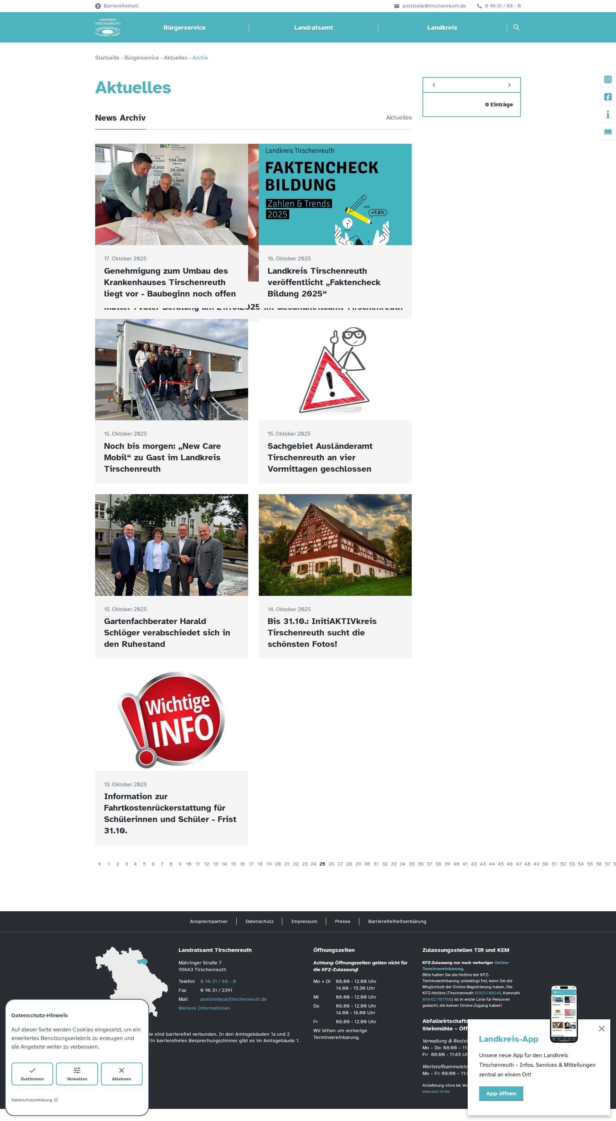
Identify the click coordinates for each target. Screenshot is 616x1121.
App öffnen (501, 1093)
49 (536, 864)
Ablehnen (121, 1078)
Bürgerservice (185, 27)
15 (233, 864)
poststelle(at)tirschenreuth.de (233, 999)
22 (296, 864)
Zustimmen (32, 1078)
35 (412, 864)
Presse (342, 921)
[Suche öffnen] (516, 27)
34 (403, 864)
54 (581, 864)
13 (215, 864)
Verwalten (77, 1078)
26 (331, 864)
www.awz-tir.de (436, 1091)
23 (305, 864)
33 (394, 864)
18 (260, 864)
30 (367, 864)
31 (376, 864)
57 (607, 864)
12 (206, 864)
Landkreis (442, 27)
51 (554, 864)
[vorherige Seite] (99, 863)
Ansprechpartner (209, 921)
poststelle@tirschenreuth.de (434, 6)
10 (188, 864)
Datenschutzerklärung (31, 1099)
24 (313, 864)
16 (242, 864)
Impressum (304, 921)
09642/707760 (437, 999)
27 (340, 864)
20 (278, 864)
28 (349, 864)
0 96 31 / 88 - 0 (503, 6)
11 (198, 864)
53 (572, 864)
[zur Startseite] (107, 27)
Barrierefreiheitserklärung (397, 921)
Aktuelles (399, 117)
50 (545, 864)
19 (269, 864)
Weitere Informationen (204, 1008)
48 (527, 864)
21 (286, 864)
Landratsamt (313, 27)
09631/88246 (488, 992)
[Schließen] (601, 1029)
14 (224, 864)
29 (358, 864)
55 (590, 864)
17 (251, 864)
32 (385, 864)
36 (420, 864)
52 (563, 864)
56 (599, 864)
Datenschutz (259, 921)
